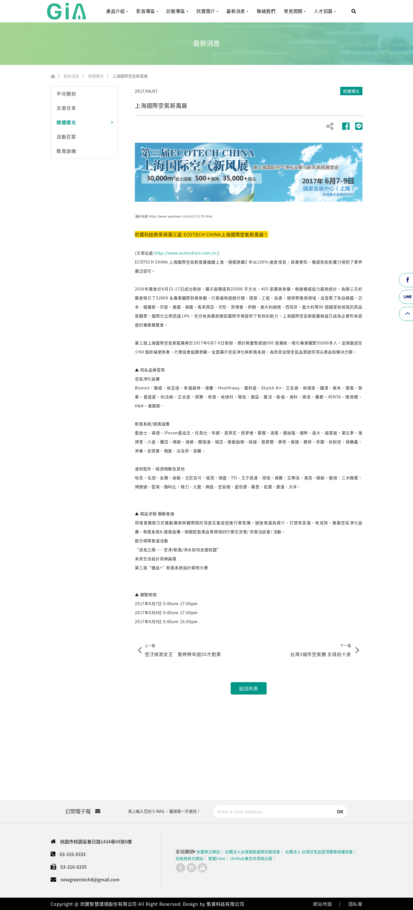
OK (340, 811)
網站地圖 (322, 903)
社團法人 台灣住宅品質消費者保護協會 (319, 851)
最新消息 (71, 76)
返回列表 (248, 688)
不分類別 (66, 93)
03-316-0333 (73, 854)
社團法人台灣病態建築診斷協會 (252, 851)
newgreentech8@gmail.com (90, 879)
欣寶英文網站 (208, 851)
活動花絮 (66, 136)
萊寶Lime (216, 858)
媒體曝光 (96, 76)
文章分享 (66, 108)
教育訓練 (66, 150)
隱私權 (355, 903)
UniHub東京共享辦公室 (251, 858)
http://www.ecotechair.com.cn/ (186, 253)
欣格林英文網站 (189, 858)
